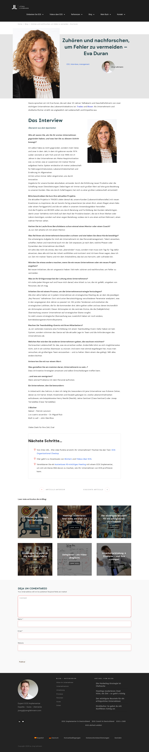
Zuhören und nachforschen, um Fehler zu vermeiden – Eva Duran (95, 47)
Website (21, 643)
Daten (58, 705)
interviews (74, 64)
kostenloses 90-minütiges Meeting (70, 464)
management (84, 64)
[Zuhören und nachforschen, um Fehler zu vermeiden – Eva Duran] (36, 63)
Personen (59, 698)
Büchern (68, 459)
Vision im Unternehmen (64, 682)
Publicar (22, 662)
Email (20, 631)
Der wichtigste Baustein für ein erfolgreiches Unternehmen (114, 518)
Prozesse (59, 694)
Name (20, 619)
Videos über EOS (83, 459)
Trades (80, 106)
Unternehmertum (62, 686)
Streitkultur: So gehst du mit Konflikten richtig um (35, 556)
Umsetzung (60, 690)
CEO (68, 64)
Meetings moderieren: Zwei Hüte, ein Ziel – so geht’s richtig (74, 518)
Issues (58, 702)
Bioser (90, 106)
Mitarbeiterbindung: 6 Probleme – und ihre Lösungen (114, 556)
